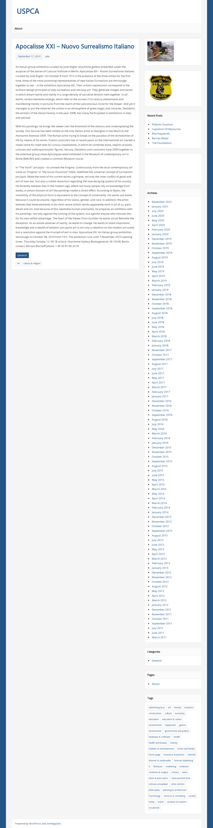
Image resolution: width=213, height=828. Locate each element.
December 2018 (161, 294)
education (154, 719)
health (177, 736)
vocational (154, 807)
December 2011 (161, 609)
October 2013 (160, 526)
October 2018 (160, 303)
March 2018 (159, 336)
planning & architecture (174, 789)
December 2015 (161, 447)
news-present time (181, 778)
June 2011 (158, 633)
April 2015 (158, 484)
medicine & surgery (158, 772)
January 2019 (160, 290)
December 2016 (161, 401)
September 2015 (162, 461)
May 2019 (158, 271)
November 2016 (162, 405)
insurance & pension (174, 754)
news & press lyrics (158, 778)
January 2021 (160, 206)
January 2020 (160, 234)
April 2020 (158, 225)
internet (192, 754)
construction (155, 713)
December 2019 (161, 239)
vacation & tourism (176, 801)
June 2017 (158, 373)
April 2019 (158, 276)
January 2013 (160, 568)
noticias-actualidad (158, 784)
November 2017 (162, 350)
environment (155, 724)
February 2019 (161, 285)
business (189, 707)
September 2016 (162, 415)
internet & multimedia (160, 760)
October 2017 (160, 355)
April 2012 (158, 595)
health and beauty (158, 742)
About (18, 28)
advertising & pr (157, 707)
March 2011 (159, 637)
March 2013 (159, 558)
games (182, 724)
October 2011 (160, 619)
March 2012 (159, 600)
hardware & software (159, 736)
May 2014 (158, 493)
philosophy (154, 789)
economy (180, 713)
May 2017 (158, 378)
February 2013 (161, 563)
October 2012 (160, 581)
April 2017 (158, 382)
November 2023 (162, 202)
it (149, 766)
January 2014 (160, 512)
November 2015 (162, 452)
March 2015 (159, 489)
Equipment (170, 724)
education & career (172, 719)
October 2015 (160, 456)
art (18, 263)
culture (168, 713)
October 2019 (160, 248)
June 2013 (158, 544)
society (192, 795)
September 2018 (162, 308)
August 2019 (160, 257)
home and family (185, 748)
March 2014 (159, 503)
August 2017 (160, 364)
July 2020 (157, 211)
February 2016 (161, 438)
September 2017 (162, 359)
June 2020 (158, 215)
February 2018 (161, 341)
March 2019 (159, 280)
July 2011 (157, 628)
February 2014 (161, 507)
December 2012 (161, 572)
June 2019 (158, 266)
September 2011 (162, 623)
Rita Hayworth (160, 133)
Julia (47, 56)
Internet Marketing (183, 760)
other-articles (177, 784)
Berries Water (160, 138)
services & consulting (174, 795)
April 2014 (158, 498)
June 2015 (158, 475)
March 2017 (159, 387)
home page (154, 754)
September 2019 (162, 253)
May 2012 (158, 591)
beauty (177, 707)
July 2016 (157, 424)
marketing (171, 766)
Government (155, 730)
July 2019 (157, 262)
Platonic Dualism (162, 124)
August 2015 (160, 466)
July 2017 (157, 368)
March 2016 (159, 433)
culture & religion (31, 263)
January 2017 (160, 396)
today (152, 801)
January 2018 (160, 345)
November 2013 (162, 521)
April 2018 (158, 331)
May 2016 (158, 429)
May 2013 (158, 549)
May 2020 (158, 220)
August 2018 (160, 313)
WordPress (35, 823)
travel (161, 801)
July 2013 (157, 540)
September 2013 (162, 531)
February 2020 (161, 229)
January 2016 (160, 443)
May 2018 (158, 327)
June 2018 (158, 322)
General (22, 255)
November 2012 (162, 577)
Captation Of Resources (166, 129)
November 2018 (162, 299)
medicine (184, 766)
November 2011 (162, 614)
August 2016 (160, 419)
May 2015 (158, 480)
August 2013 (160, 535)
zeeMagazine (53, 823)
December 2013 (161, 517)
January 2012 (160, 605)
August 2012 (160, 586)
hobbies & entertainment (161, 748)
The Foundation (162, 143)
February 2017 (161, 392)
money (175, 772)
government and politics (177, 730)
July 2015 (157, 470)
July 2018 (157, 317)
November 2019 (162, 243)
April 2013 (158, 554)
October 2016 (160, 410)
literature (157, 766)
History (173, 742)
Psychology (154, 795)
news (184, 772)
